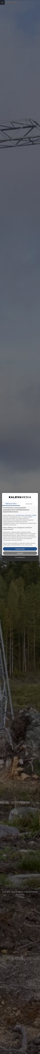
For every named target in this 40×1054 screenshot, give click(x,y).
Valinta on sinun (11, 504)
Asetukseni (28, 504)
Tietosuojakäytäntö (20, 557)
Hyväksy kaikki (20, 549)
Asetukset (20, 553)
